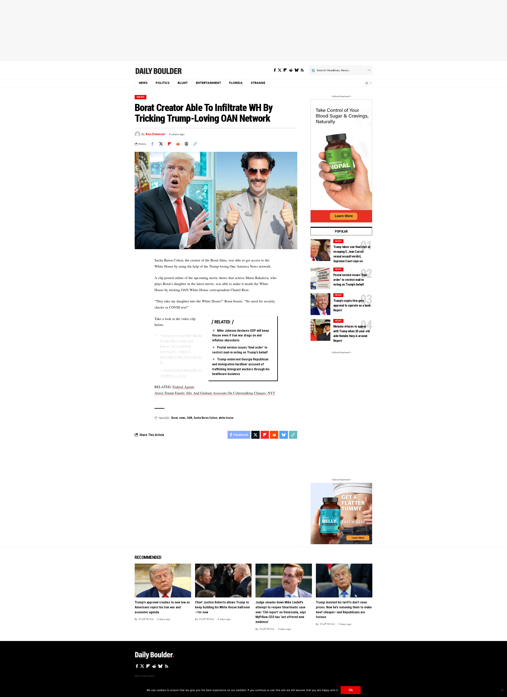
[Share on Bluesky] (283, 435)
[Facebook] (275, 70)
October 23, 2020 (173, 375)
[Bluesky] (296, 70)
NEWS (141, 97)
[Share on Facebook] (152, 144)
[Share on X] (161, 144)
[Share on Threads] (186, 144)
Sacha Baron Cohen (205, 417)
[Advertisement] (253, 30)
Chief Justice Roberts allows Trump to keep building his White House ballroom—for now (222, 607)
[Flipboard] (285, 70)
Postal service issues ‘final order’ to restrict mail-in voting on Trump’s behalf (350, 279)
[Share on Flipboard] (169, 144)
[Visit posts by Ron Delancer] (137, 134)
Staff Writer (146, 619)
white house (226, 417)
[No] (502, 690)
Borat (174, 417)
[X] (279, 70)
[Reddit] (291, 70)
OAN (189, 417)
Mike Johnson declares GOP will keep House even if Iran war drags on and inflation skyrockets (240, 335)
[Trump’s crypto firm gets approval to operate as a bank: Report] (320, 304)
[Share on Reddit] (178, 144)
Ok (351, 690)
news (182, 417)
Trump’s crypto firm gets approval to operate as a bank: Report (352, 305)
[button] (195, 144)
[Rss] (302, 70)
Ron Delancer (155, 134)
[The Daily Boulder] (158, 70)
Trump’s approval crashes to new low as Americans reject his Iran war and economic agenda (162, 607)
